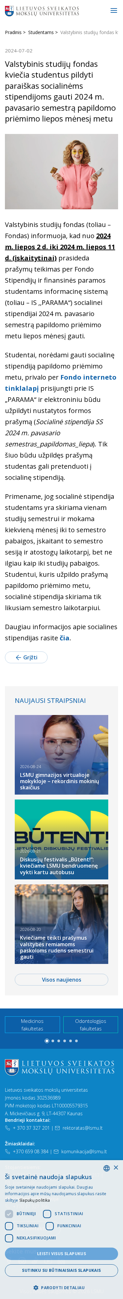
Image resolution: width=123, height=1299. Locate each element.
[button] (47, 1041)
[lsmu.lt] (63, 11)
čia (65, 637)
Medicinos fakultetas (32, 1025)
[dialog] (61, 1229)
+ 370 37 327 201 (31, 1128)
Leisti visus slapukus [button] (61, 1253)
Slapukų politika (34, 1200)
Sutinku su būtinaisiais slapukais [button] (61, 1270)
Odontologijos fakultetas (90, 1025)
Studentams (41, 32)
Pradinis (13, 32)
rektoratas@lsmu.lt (83, 1128)
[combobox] (106, 1168)
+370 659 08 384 (31, 1151)
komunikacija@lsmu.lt (84, 1151)
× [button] (115, 1167)
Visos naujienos (61, 979)
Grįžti (30, 657)
